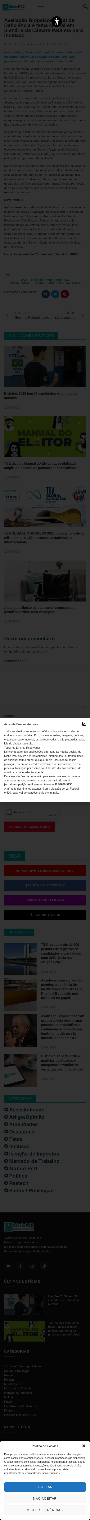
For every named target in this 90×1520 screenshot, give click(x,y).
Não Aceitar (45, 1498)
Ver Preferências (45, 1510)
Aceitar (45, 1487)
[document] (45, 760)
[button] (84, 1446)
